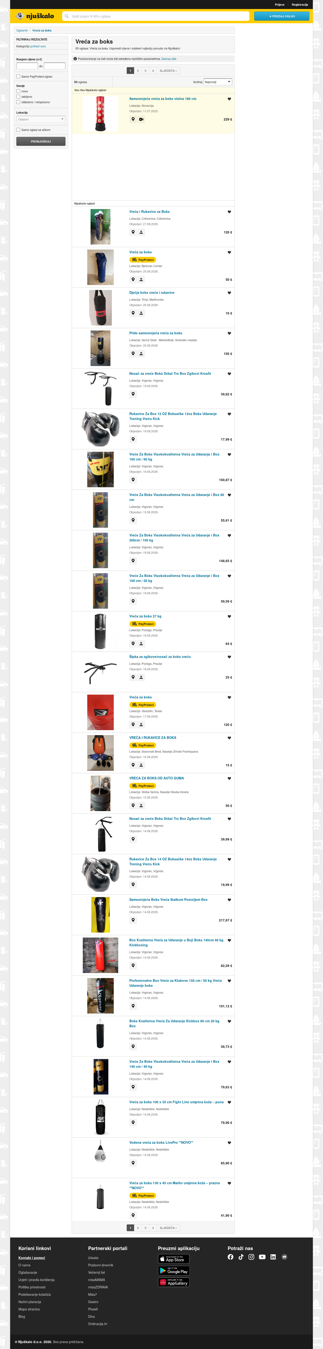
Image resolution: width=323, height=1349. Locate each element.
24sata (93, 1257)
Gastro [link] (93, 1301)
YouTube (262, 1257)
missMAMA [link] (96, 1279)
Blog (21, 1316)
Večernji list (96, 1272)
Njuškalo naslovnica (35, 16)
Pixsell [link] (93, 1309)
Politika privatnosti (31, 1287)
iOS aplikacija (174, 1259)
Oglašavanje (27, 1272)
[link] (133, 119)
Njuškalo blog (284, 1257)
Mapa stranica (29, 1309)
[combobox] (155, 16)
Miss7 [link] (92, 1294)
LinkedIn (273, 1257)
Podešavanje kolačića (34, 1294)
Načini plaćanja (29, 1301)
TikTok (241, 1257)
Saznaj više (169, 59)
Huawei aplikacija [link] (174, 1282)
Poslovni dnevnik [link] (100, 1265)
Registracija (300, 4)
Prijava (279, 4)
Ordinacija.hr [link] (97, 1323)
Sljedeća (168, 70)
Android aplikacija (174, 1270)
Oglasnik (22, 30)
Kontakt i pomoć (31, 1257)
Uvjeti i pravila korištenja (36, 1279)
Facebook (230, 1257)
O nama (24, 1265)
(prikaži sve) (38, 46)
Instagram (251, 1257)
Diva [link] (91, 1316)
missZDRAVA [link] (98, 1287)
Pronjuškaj (41, 141)
